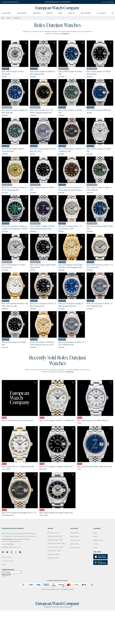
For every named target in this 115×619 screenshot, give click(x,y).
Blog (94, 533)
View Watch (15, 54)
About (95, 536)
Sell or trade (74, 544)
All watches (74, 533)
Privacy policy (6, 557)
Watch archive (75, 547)
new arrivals (22, 13)
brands (49, 13)
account (102, 13)
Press (95, 547)
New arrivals (74, 536)
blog (60, 13)
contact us (65, 33)
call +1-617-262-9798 (107, 2)
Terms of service (7, 561)
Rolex (9, 17)
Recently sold (75, 540)
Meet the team (98, 540)
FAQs (4, 564)
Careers (95, 544)
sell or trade (86, 13)
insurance (37, 13)
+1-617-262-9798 (7, 544)
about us (71, 13)
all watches (6, 13)
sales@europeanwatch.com (10, 2)
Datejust (17, 17)
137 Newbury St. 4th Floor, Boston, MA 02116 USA (19, 536)
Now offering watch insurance (57, 2)
